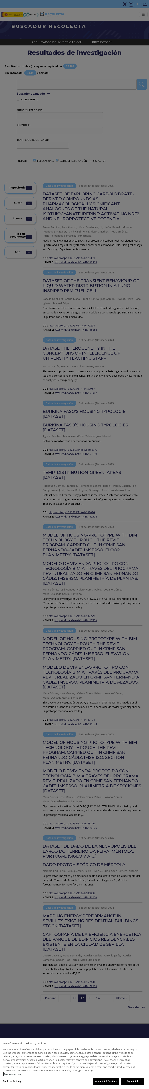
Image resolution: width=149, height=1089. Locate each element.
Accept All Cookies (106, 1081)
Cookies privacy (13, 1074)
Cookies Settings (12, 1081)
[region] (74, 1063)
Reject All (132, 1081)
